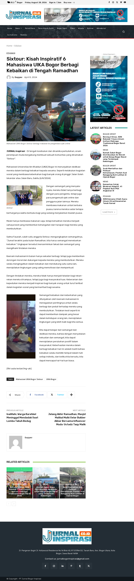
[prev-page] (9, 504)
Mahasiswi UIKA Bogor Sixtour (29, 379)
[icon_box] (69, 3)
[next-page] (14, 504)
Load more (108, 212)
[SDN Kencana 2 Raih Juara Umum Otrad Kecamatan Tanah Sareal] (95, 199)
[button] (123, 31)
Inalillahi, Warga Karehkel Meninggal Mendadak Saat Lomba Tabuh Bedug (22, 417)
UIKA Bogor (51, 379)
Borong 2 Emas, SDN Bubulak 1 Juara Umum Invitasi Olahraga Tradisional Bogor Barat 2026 (19, 491)
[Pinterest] (71, 566)
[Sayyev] (9, 77)
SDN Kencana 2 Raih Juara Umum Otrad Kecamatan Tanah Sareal (115, 201)
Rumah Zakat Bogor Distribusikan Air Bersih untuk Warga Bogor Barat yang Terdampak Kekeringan (46, 491)
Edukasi (17, 45)
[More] (71, 394)
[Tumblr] (80, 566)
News (45, 484)
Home (9, 45)
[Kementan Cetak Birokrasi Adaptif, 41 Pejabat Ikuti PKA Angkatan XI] (95, 186)
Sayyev (18, 77)
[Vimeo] (121, 2)
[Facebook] (109, 2)
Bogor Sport (19, 484)
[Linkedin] (62, 566)
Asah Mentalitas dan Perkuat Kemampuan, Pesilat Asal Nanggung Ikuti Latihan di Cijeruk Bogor (72, 491)
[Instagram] (113, 2)
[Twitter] (117, 2)
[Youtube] (125, 2)
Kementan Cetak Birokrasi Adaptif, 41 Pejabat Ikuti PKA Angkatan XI (112, 187)
